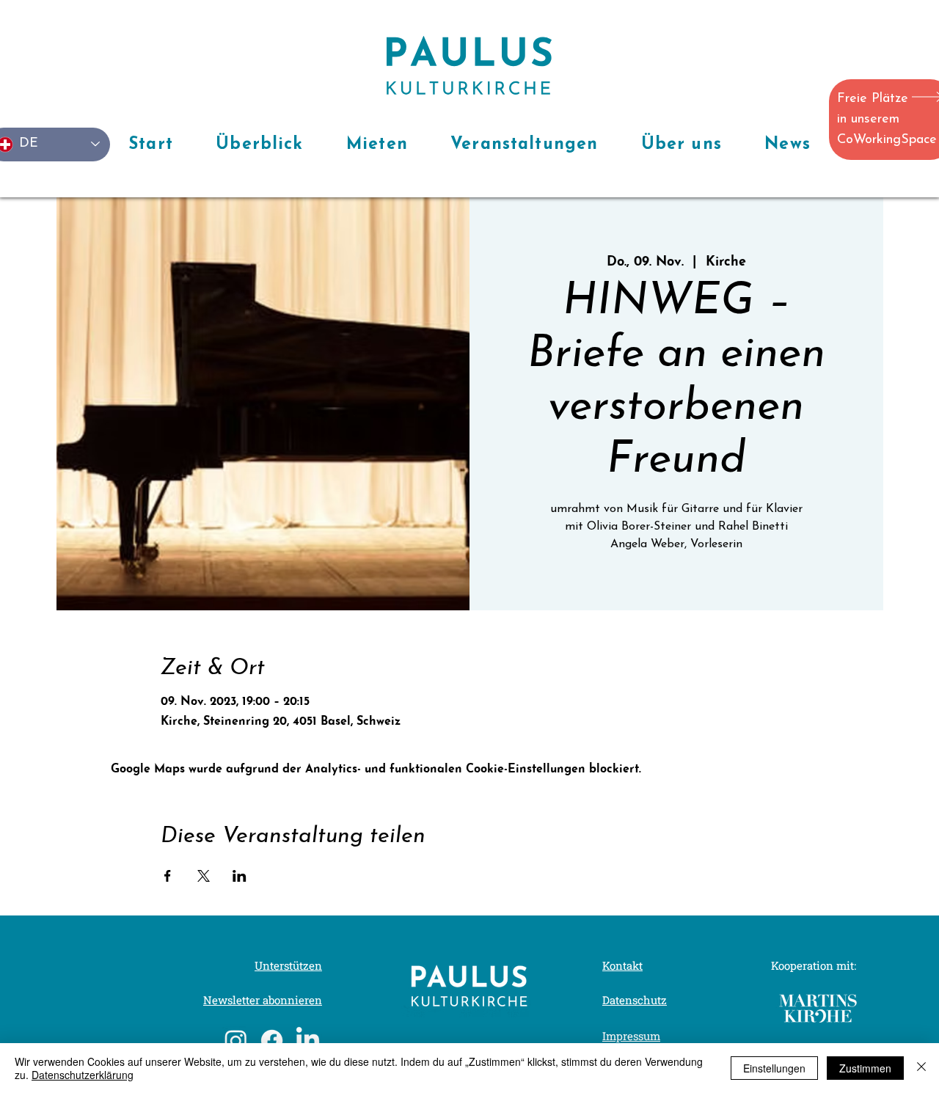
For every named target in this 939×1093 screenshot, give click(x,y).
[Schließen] (921, 1068)
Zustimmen (865, 1068)
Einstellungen (774, 1068)
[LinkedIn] (307, 1040)
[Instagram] (236, 1040)
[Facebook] (271, 1040)
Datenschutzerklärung (83, 1074)
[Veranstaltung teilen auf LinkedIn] (239, 876)
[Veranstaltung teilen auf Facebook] (168, 876)
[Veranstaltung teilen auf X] (204, 876)
